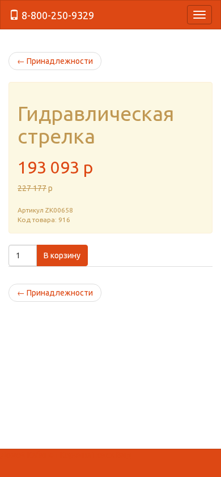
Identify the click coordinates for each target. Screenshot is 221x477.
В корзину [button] (62, 255)
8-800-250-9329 (56, 15)
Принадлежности (55, 61)
